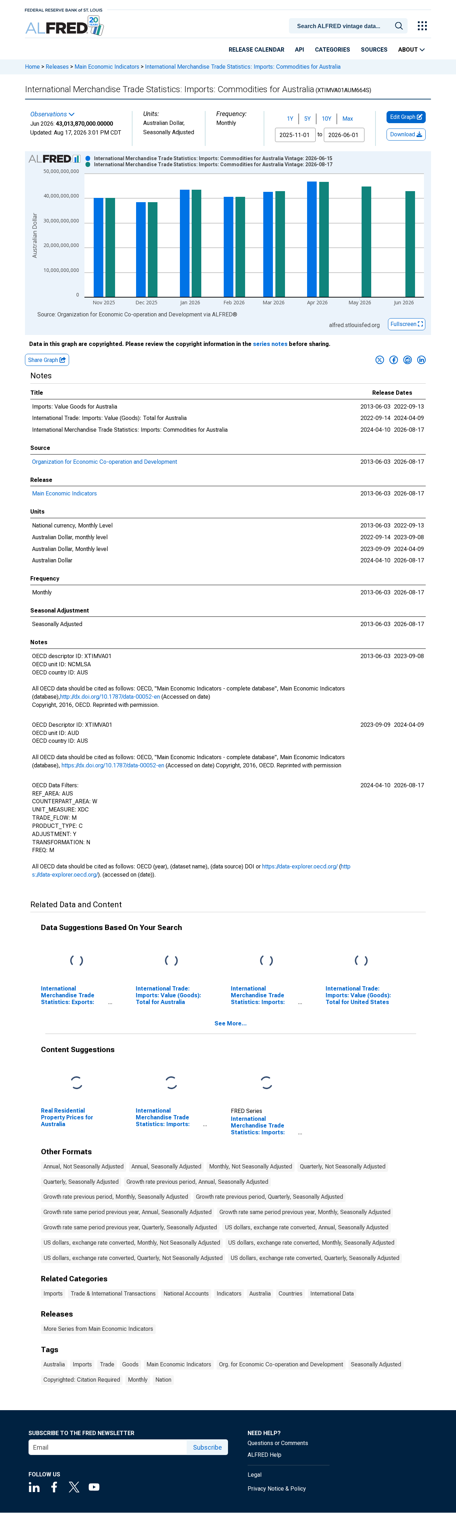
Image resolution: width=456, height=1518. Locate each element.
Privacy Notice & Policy (277, 1488)
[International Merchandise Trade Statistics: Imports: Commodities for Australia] (266, 1083)
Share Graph (43, 360)
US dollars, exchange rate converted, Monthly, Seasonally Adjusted (311, 1242)
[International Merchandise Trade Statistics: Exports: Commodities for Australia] (76, 961)
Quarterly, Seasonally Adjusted (81, 1181)
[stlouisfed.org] (63, 9)
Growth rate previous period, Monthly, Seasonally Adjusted (115, 1196)
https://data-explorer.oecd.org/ (300, 866)
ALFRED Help (264, 1454)
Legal (254, 1474)
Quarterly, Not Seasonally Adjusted (342, 1166)
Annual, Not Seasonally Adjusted (83, 1166)
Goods (130, 1364)
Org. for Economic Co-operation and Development (281, 1364)
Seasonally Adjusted (376, 1364)
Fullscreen (404, 324)
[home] (65, 26)
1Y (290, 118)
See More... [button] (230, 1023)
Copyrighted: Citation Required (81, 1379)
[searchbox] (349, 26)
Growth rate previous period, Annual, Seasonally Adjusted (197, 1181)
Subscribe (207, 1447)
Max (347, 118)
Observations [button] (49, 114)
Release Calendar (256, 49)
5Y (307, 118)
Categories (332, 49)
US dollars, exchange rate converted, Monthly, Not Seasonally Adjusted (131, 1242)
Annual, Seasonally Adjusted (166, 1166)
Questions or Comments (278, 1443)
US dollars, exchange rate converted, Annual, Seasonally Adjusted (306, 1227)
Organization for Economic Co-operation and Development (104, 461)
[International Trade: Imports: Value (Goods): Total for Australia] (171, 961)
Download (403, 134)
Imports (53, 1293)
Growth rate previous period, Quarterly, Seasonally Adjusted (269, 1196)
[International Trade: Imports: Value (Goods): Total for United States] (361, 961)
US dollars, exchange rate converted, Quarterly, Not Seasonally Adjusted (133, 1258)
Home (32, 66)
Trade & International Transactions (113, 1293)
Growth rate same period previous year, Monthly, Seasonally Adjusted (304, 1212)
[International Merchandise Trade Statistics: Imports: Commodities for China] (171, 1083)
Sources (374, 49)
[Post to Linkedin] (421, 360)
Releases (57, 66)
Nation (163, 1379)
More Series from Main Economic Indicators (98, 1328)
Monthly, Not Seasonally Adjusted (250, 1166)
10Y (326, 118)
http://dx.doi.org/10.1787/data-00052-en (110, 696)
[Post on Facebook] (393, 360)
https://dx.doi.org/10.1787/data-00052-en (113, 765)
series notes (270, 344)
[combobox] (349, 25)
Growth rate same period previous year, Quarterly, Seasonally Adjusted (130, 1227)
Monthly (137, 1379)
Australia (260, 1293)
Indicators (229, 1293)
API (299, 49)
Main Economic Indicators (106, 66)
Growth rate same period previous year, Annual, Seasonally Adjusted (127, 1212)
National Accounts (186, 1293)
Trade (107, 1364)
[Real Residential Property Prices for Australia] (76, 1083)
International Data (332, 1293)
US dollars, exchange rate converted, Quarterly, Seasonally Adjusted (314, 1258)
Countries (290, 1293)
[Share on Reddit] (407, 360)
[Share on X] (379, 360)
